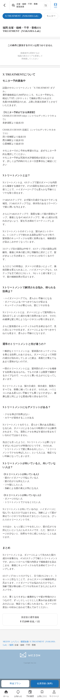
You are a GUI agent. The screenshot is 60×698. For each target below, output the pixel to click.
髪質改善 (25, 642)
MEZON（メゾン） (11, 642)
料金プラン (15, 683)
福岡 (11, 645)
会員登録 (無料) (45, 683)
